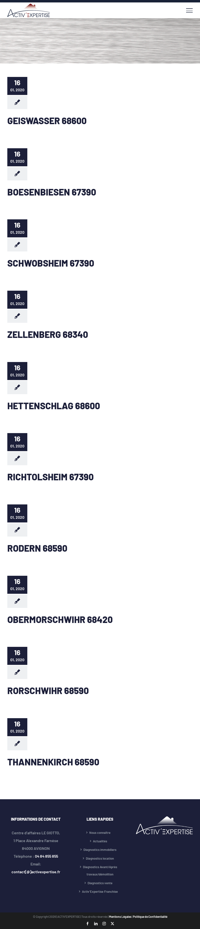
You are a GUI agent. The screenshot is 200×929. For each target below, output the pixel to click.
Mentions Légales (120, 916)
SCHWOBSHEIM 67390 (50, 263)
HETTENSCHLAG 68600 (53, 405)
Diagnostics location (100, 858)
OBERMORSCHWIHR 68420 (60, 619)
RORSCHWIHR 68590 (48, 690)
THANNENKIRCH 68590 (53, 761)
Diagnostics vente (100, 883)
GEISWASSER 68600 (47, 120)
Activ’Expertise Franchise (100, 891)
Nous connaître (99, 833)
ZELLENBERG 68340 (47, 334)
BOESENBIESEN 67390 (51, 191)
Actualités (100, 841)
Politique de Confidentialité (150, 916)
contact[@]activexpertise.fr (35, 871)
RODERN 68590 (37, 548)
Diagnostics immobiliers (99, 850)
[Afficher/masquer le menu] (189, 10)
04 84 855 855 (46, 856)
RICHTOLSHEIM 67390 (50, 476)
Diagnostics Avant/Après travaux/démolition (100, 870)
